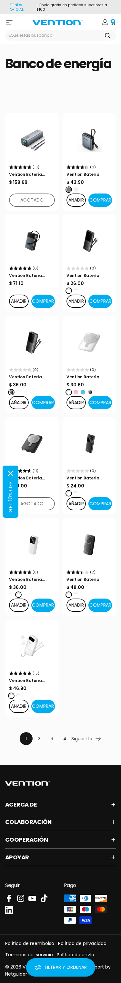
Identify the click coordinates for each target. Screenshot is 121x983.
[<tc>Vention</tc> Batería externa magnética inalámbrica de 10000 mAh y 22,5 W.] (32, 444)
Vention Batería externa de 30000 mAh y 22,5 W (84, 579)
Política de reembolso (29, 943)
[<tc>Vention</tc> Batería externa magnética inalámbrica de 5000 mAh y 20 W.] (89, 342)
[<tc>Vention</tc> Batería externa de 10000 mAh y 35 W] (89, 140)
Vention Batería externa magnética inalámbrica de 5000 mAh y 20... (88, 377)
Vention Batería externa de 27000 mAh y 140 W (27, 174)
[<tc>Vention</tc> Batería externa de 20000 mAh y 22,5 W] (32, 342)
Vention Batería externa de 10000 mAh (27, 681)
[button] (100, 200)
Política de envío (75, 954)
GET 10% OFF (10, 497)
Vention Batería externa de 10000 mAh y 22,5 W (84, 276)
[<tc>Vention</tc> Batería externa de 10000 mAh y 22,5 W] (89, 241)
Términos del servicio (29, 954)
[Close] (10, 473)
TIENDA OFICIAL (17, 7)
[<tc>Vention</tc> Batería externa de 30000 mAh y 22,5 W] (89, 545)
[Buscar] (107, 35)
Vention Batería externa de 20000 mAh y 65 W (27, 276)
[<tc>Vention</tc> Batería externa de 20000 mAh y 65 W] (32, 241)
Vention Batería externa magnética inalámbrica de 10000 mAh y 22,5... (31, 478)
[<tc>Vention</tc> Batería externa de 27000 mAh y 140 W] (32, 140)
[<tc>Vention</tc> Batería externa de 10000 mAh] (32, 646)
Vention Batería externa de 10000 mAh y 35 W (84, 174)
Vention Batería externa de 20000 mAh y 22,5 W (27, 377)
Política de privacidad (82, 943)
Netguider (16, 974)
